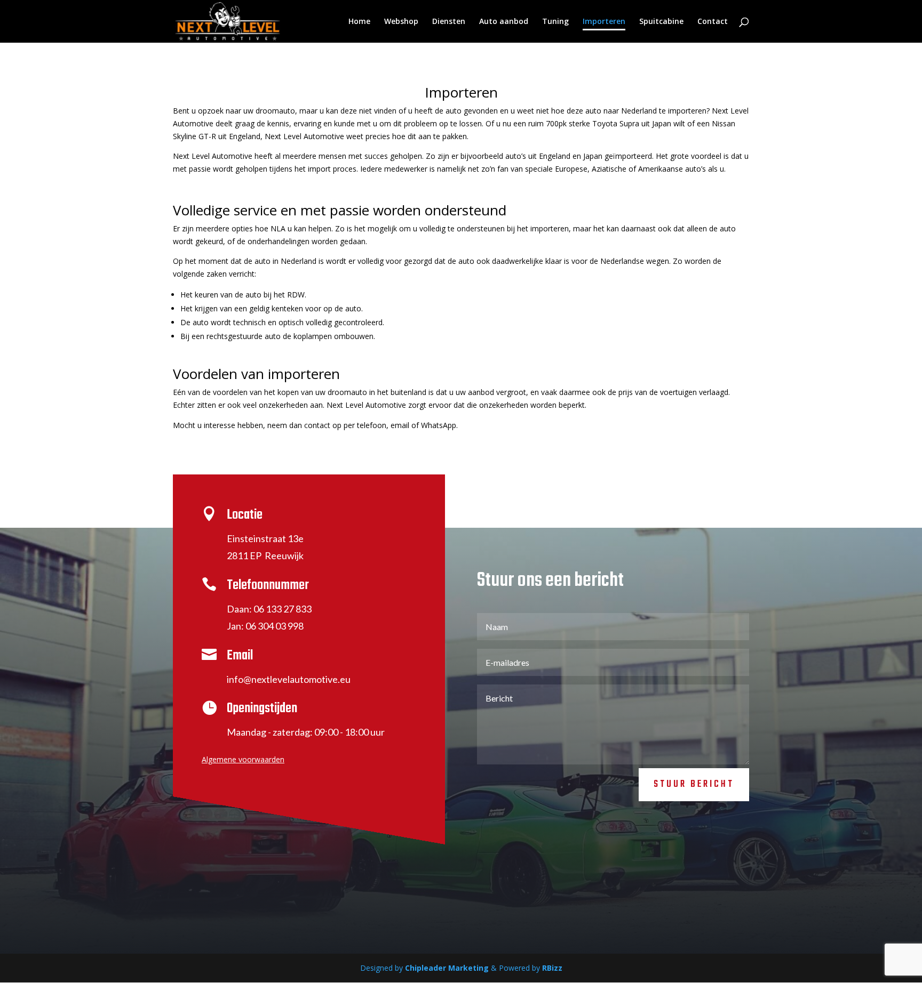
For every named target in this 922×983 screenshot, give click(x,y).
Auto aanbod (503, 22)
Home (359, 22)
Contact (712, 22)
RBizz (552, 968)
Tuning (555, 22)
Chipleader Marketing (447, 968)
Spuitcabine (661, 22)
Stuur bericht (694, 784)
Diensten (448, 22)
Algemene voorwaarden (243, 759)
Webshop (401, 22)
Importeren (604, 22)
